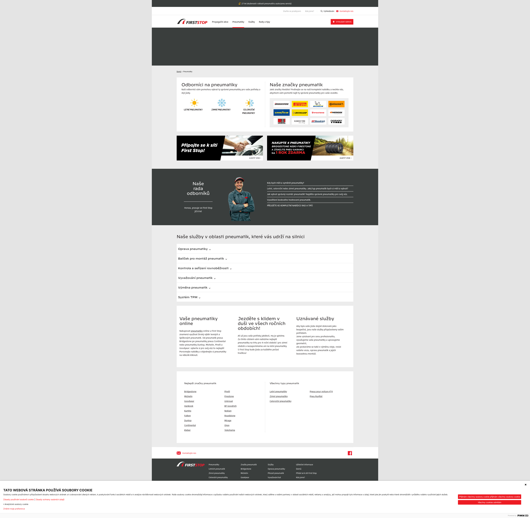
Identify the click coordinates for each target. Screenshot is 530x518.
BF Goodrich (230, 406)
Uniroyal (228, 401)
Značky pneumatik (249, 464)
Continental (190, 425)
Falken (187, 415)
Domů (298, 469)
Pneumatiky (238, 21)
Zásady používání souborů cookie (18, 499)
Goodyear (245, 477)
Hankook (188, 406)
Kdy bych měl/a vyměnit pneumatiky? (285, 182)
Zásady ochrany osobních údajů (49, 499)
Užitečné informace (304, 464)
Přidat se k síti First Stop (306, 473)
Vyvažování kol (274, 477)
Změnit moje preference (14, 509)
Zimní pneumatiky (279, 396)
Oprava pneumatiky (276, 469)
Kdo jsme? (309, 11)
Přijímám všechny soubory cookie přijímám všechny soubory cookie (489, 497)
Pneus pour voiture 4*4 (321, 391)
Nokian (227, 410)
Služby (251, 21)
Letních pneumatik (217, 469)
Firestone (229, 396)
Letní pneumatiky (278, 391)
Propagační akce (220, 21)
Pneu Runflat (316, 396)
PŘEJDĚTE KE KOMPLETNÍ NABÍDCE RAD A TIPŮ (290, 205)
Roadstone (229, 415)
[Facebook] (349, 453)
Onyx (226, 425)
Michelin (244, 473)
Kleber (187, 430)
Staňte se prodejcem (292, 11)
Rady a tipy (264, 21)
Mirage (227, 420)
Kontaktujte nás (346, 11)
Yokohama (229, 430)
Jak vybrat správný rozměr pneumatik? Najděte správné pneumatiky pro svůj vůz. (307, 194)
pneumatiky (197, 331)
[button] (342, 22)
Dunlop (187, 420)
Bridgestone (246, 469)
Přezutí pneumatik (276, 473)
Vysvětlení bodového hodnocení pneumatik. (289, 199)
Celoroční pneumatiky (280, 401)
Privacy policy (35, 509)
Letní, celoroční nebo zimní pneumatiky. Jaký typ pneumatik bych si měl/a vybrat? (307, 188)
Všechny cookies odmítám (489, 502)
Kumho (187, 410)
